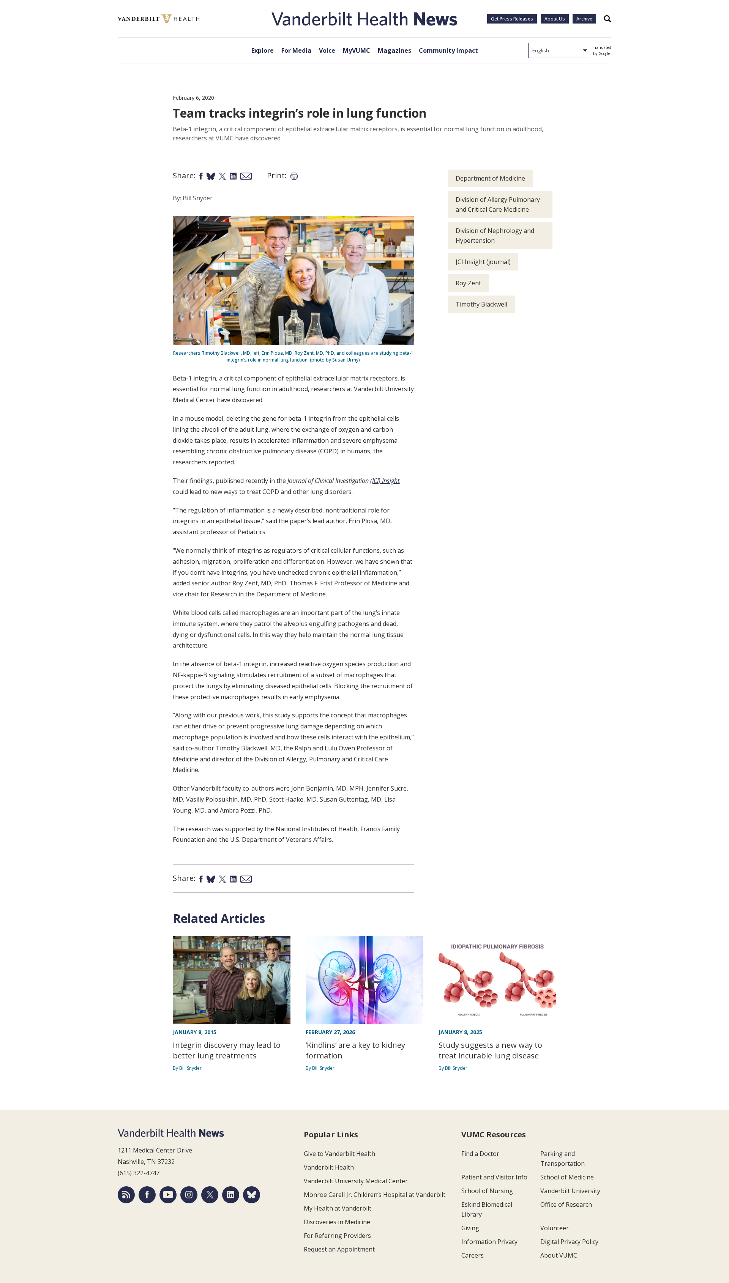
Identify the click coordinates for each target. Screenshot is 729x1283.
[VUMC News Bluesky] (251, 1194)
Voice (327, 50)
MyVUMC (356, 50)
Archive (584, 19)
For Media (296, 50)
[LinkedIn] (230, 1194)
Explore (262, 50)
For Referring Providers (337, 1235)
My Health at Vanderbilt (337, 1208)
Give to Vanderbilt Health (339, 1153)
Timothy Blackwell (481, 304)
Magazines (394, 50)
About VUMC (558, 1255)
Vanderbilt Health (329, 1167)
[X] (209, 1194)
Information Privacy (489, 1241)
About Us (554, 19)
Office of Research (566, 1204)
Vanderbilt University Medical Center (356, 1181)
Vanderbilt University (570, 1191)
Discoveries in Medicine (337, 1222)
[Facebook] (147, 1194)
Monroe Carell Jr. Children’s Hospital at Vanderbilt (374, 1194)
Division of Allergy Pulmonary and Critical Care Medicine (498, 204)
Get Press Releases (512, 19)
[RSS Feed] (126, 1194)
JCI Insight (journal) (483, 262)
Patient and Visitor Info (494, 1177)
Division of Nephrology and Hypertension (495, 235)
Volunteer (554, 1228)
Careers (472, 1255)
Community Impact (448, 50)
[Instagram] (188, 1194)
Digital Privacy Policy (569, 1241)
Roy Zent (468, 283)
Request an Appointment (339, 1249)
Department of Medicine (490, 178)
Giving (470, 1228)
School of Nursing (487, 1191)
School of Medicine (567, 1177)
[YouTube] (168, 1194)
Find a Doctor (480, 1153)
